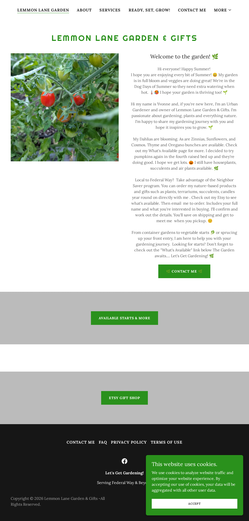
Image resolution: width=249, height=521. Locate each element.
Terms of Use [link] (166, 442)
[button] (223, 10)
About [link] (84, 10)
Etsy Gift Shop (124, 398)
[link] (124, 461)
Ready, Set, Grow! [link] (149, 10)
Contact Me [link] (192, 10)
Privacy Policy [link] (129, 442)
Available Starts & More (124, 318)
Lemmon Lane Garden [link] (43, 10)
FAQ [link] (103, 442)
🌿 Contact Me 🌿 (184, 271)
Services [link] (110, 10)
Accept (194, 503)
